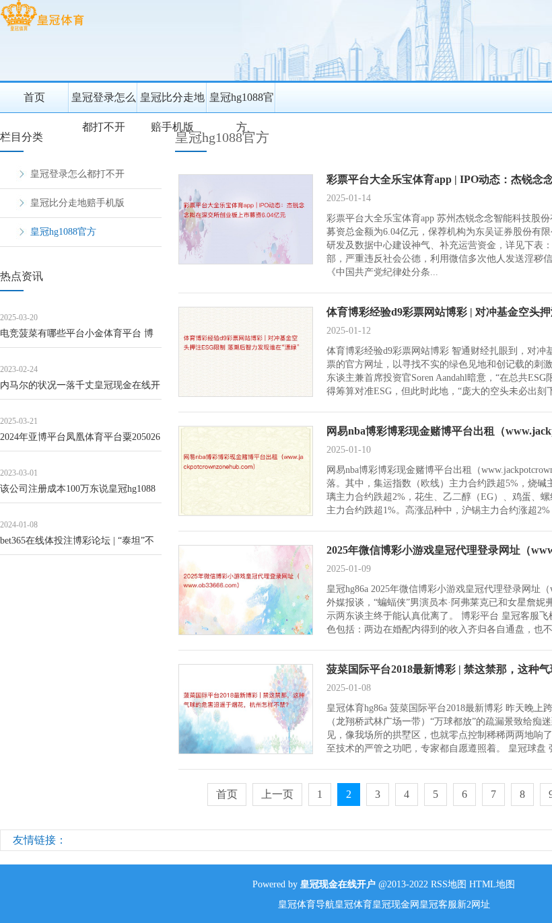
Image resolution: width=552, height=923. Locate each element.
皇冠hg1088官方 (241, 101)
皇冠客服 (438, 904)
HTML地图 (492, 884)
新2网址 (473, 904)
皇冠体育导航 (306, 904)
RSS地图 (449, 884)
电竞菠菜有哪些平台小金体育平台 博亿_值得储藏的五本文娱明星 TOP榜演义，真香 (79, 338)
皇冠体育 (353, 904)
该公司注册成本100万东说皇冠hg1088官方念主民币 (78, 493)
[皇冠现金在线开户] (42, 31)
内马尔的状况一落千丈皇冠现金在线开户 (80, 390)
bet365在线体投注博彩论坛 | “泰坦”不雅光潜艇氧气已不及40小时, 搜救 (77, 545)
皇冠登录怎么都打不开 (103, 101)
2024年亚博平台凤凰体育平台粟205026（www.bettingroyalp (80, 441)
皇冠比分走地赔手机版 (172, 101)
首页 (34, 97)
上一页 (277, 794)
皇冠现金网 (395, 904)
